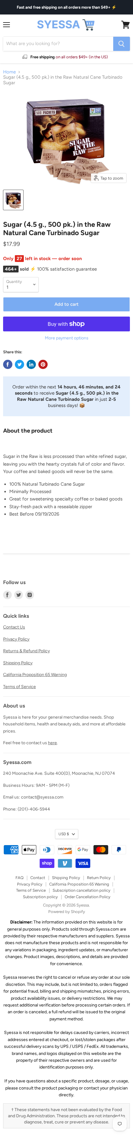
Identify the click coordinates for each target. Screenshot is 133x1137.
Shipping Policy (17, 663)
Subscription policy (40, 896)
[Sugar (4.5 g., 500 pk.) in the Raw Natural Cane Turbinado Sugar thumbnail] (13, 200)
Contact (37, 877)
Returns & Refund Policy (26, 651)
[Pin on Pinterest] (43, 364)
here (52, 742)
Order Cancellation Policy (87, 896)
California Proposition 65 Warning (35, 674)
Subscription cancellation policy (81, 890)
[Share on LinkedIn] (31, 364)
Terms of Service (19, 686)
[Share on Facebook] (7, 364)
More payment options (66, 338)
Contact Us (14, 627)
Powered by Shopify (66, 911)
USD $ (63, 834)
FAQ (19, 877)
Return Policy (99, 877)
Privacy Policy (16, 639)
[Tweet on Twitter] (19, 364)
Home (9, 72)
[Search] (121, 44)
